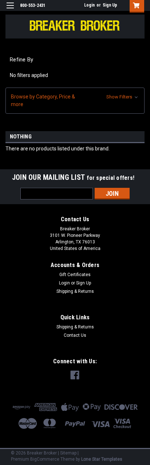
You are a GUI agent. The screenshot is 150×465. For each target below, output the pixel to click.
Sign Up (110, 5)
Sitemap (68, 453)
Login (89, 5)
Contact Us (75, 335)
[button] (75, 101)
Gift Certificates (75, 274)
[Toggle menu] (10, 10)
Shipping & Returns (75, 291)
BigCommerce (44, 459)
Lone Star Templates (101, 459)
